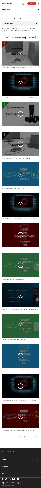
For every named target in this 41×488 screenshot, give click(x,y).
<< (3, 437)
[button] (37, 37)
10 (32, 437)
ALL (7, 37)
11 (35, 437)
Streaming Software (18, 37)
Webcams (31, 37)
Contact (31, 3)
